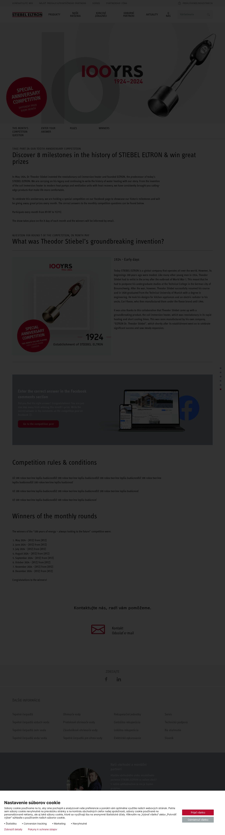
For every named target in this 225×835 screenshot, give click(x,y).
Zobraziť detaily (13, 829)
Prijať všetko (198, 812)
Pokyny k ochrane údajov (42, 829)
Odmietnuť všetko (198, 819)
